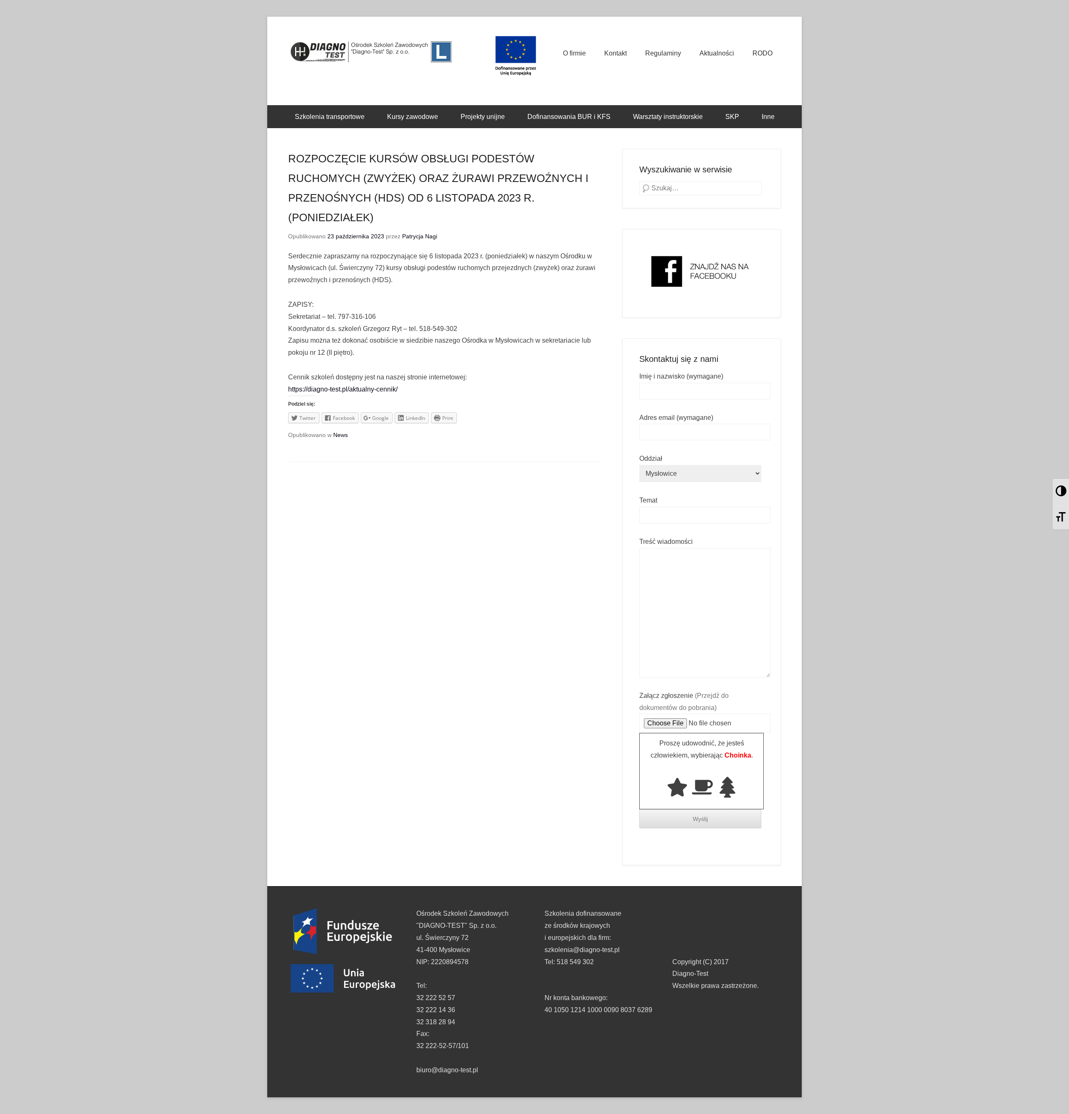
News (340, 435)
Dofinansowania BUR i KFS (568, 116)
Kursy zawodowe (412, 116)
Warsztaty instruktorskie (668, 116)
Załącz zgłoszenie (684, 701)
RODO (762, 53)
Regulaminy (663, 53)
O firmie (574, 53)
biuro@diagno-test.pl (447, 1070)
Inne (768, 116)
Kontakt (615, 53)
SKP (732, 116)
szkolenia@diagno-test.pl (582, 949)
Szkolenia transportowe (330, 116)
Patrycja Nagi (419, 236)
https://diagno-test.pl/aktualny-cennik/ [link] (343, 389)
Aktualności (716, 53)
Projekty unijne (483, 116)
